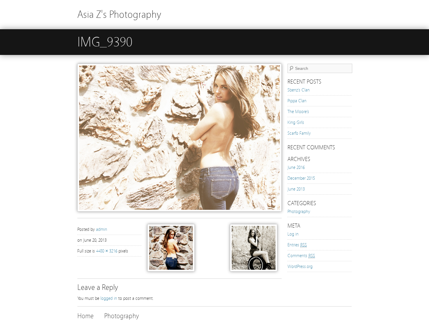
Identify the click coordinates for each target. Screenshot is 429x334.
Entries (297, 245)
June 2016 (296, 167)
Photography (298, 211)
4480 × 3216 (106, 251)
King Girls (295, 122)
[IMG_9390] (179, 210)
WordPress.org (300, 266)
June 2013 (296, 189)
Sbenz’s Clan (298, 90)
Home (85, 316)
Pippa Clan (296, 100)
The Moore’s (298, 111)
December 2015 (301, 178)
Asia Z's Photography (119, 14)
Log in (293, 234)
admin (101, 229)
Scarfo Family (299, 133)
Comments (301, 255)
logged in (108, 298)
